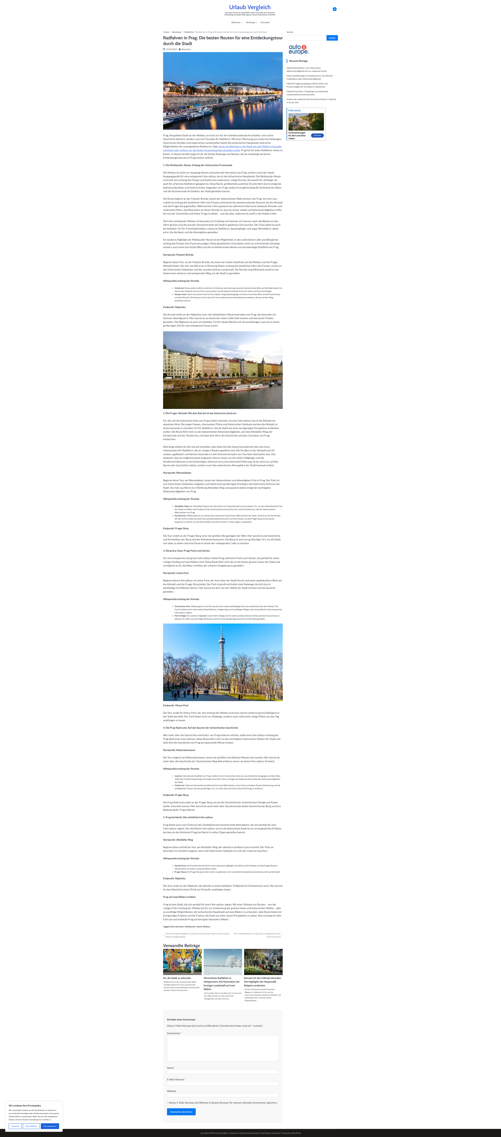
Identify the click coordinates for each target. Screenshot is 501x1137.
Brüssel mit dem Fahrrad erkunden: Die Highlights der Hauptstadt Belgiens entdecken (262, 982)
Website (171, 1090)
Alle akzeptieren (49, 1126)
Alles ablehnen (31, 1126)
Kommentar (174, 1033)
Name (171, 1067)
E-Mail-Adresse (176, 1079)
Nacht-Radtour (204, 926)
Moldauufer (190, 926)
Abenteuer (235, 22)
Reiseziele (265, 22)
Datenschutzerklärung (249, 1133)
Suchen (290, 32)
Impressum (234, 1133)
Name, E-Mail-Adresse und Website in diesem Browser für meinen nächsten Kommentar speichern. (223, 1102)
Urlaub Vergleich (250, 7)
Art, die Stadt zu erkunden (177, 978)
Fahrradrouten (177, 926)
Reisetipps (250, 22)
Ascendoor (276, 1133)
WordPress (296, 1133)
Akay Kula (186, 49)
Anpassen (15, 1126)
